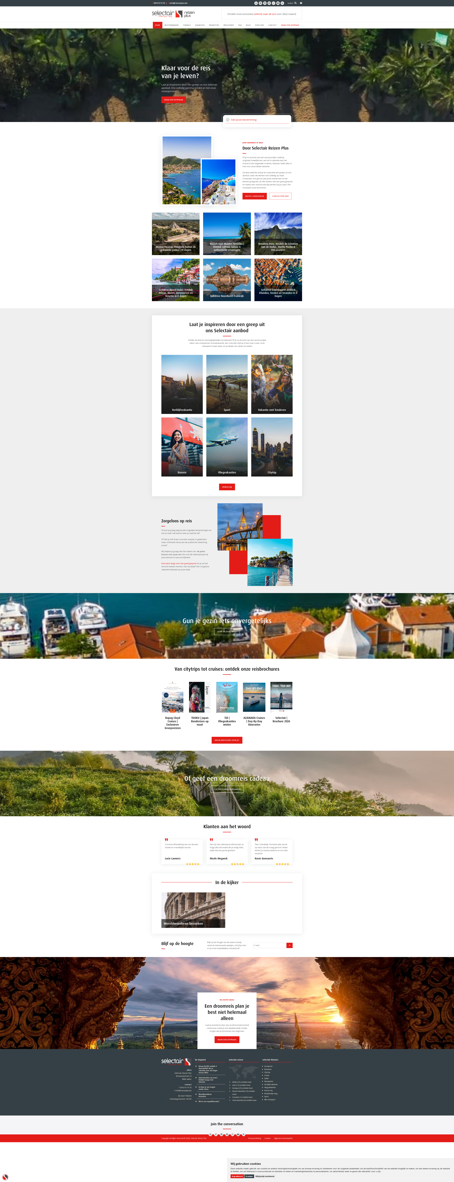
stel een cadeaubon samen (227, 789)
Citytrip (267, 1072)
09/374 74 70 (158, 3)
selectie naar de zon (265, 14)
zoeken (290, 3)
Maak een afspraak (173, 99)
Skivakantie (268, 1081)
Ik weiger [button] (249, 1176)
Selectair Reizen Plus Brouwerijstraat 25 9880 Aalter (183, 1076)
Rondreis (268, 1069)
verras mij (227, 487)
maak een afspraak (227, 1039)
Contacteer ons (280, 196)
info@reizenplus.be (177, 3)
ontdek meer (246, 1082)
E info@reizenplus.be (183, 1090)
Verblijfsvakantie (271, 1084)
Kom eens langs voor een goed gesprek (179, 563)
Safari (266, 1078)
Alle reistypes (269, 1099)
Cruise (266, 1075)
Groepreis (268, 1066)
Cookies (267, 1138)
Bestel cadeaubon (254, 196)
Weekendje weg (270, 1093)
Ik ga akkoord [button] (237, 1176)
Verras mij (268, 1090)
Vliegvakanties (270, 1087)
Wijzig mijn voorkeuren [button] (264, 1176)
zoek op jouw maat (227, 631)
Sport (266, 1096)
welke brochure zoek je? (227, 740)
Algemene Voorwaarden (283, 1138)
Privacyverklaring (254, 1138)
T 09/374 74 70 (185, 1087)
